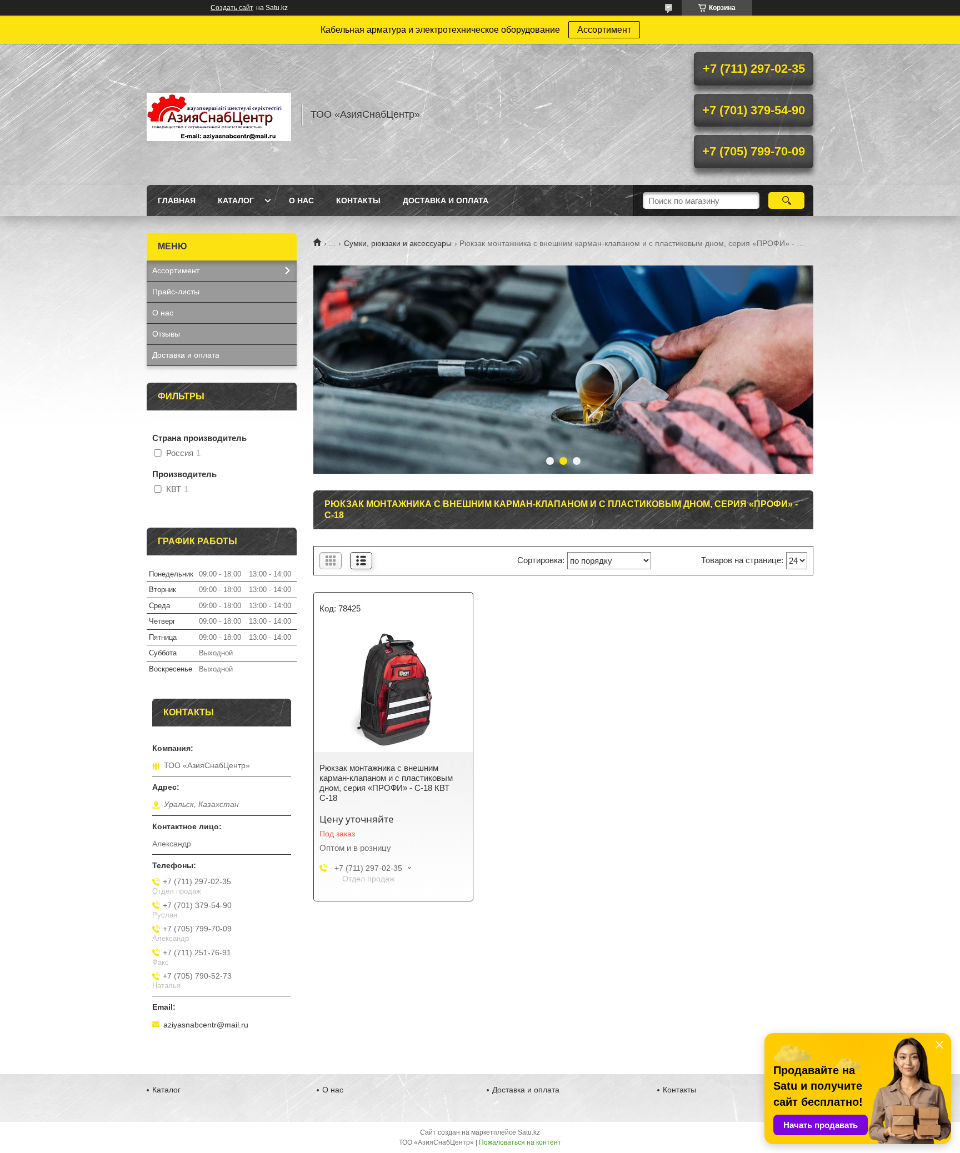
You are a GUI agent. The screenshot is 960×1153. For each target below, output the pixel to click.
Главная (177, 200)
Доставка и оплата (445, 200)
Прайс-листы (175, 291)
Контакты (358, 200)
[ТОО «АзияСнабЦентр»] (219, 114)
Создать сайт (232, 8)
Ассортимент (604, 29)
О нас (301, 200)
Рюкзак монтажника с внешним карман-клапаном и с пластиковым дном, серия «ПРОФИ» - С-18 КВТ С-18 (386, 783)
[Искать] (786, 200)
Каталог (236, 200)
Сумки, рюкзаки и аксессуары (398, 243)
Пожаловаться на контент (520, 1142)
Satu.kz (529, 1132)
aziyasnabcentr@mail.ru (205, 1024)
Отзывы (166, 333)
